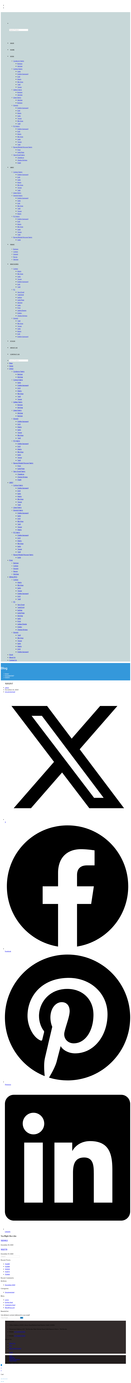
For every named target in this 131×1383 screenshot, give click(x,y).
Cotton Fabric (18, 380)
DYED (11, 369)
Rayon (15, 571)
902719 (4, 1249)
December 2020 (10, 1285)
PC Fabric (16, 441)
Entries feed (9, 1302)
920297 (7, 677)
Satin (19, 382)
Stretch (15, 419)
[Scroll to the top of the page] (1, 1365)
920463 (4, 1240)
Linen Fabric (17, 410)
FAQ (10, 1346)
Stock (11, 655)
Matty (19, 391)
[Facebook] (5, 5)
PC (14, 602)
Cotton (15, 566)
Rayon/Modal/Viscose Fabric (23, 463)
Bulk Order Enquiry (15, 1348)
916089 (7, 1264)
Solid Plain (21, 469)
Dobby (19, 627)
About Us (12, 657)
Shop (11, 363)
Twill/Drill (20, 607)
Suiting (19, 610)
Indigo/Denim (22, 624)
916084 (7, 1266)
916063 (7, 1274)
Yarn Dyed (20, 605)
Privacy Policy (13, 1360)
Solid (19, 557)
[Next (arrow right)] (3, 1381)
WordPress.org (10, 1307)
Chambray (20, 474)
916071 (7, 1271)
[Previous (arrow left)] (1, 1381)
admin (7, 688)
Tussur (19, 399)
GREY (11, 482)
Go (22, 1318)
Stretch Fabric (18, 510)
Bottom (20, 374)
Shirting (20, 377)
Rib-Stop (20, 394)
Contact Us (13, 660)
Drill (18, 388)
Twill (19, 396)
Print (19, 466)
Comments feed (10, 1305)
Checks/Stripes (22, 477)
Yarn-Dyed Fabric (19, 471)
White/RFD (13, 577)
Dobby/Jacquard (22, 385)
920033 (7, 1269)
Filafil (19, 480)
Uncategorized (10, 692)
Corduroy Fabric (18, 371)
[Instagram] (5, 8)
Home (11, 366)
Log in (7, 1300)
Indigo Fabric (17, 402)
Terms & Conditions (14, 1359)
